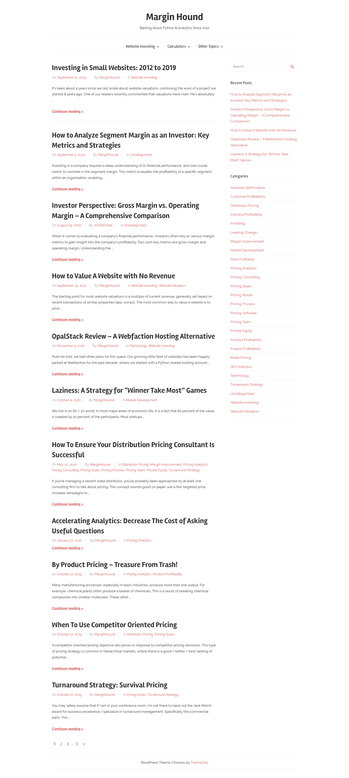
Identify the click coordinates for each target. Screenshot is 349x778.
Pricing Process (112, 470)
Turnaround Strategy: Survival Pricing (109, 685)
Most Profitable (242, 259)
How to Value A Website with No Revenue (113, 276)
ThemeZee (199, 762)
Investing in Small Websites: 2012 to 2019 (114, 67)
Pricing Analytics (195, 464)
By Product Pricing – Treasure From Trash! (115, 564)
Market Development (141, 400)
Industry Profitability (246, 214)
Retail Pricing (240, 358)
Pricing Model (241, 295)
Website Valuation (172, 286)
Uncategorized (141, 155)
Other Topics (208, 46)
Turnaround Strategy (184, 470)
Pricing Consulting (65, 470)
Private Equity (157, 470)
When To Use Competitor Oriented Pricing (114, 625)
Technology (138, 346)
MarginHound (109, 77)
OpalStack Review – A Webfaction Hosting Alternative (133, 336)
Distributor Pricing (135, 464)
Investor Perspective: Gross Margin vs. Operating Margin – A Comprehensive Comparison (260, 115)
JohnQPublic (103, 225)
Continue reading (66, 111)
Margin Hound (174, 17)
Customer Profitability (247, 196)
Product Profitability (167, 574)
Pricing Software (243, 313)
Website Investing (140, 46)
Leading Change (243, 232)
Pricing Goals (90, 470)
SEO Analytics (241, 367)
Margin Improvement (166, 464)
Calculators (176, 46)
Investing (237, 223)
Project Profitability (245, 349)
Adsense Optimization (247, 188)
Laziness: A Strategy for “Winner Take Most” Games (129, 390)
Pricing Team (135, 470)
